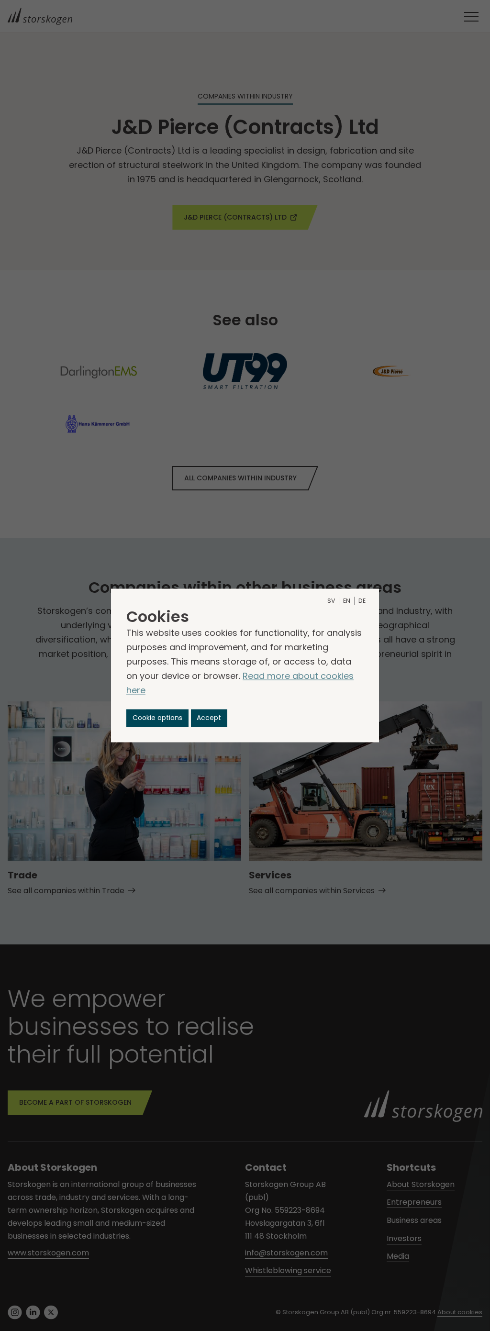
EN (346, 601)
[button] (157, 718)
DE (362, 601)
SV (331, 601)
